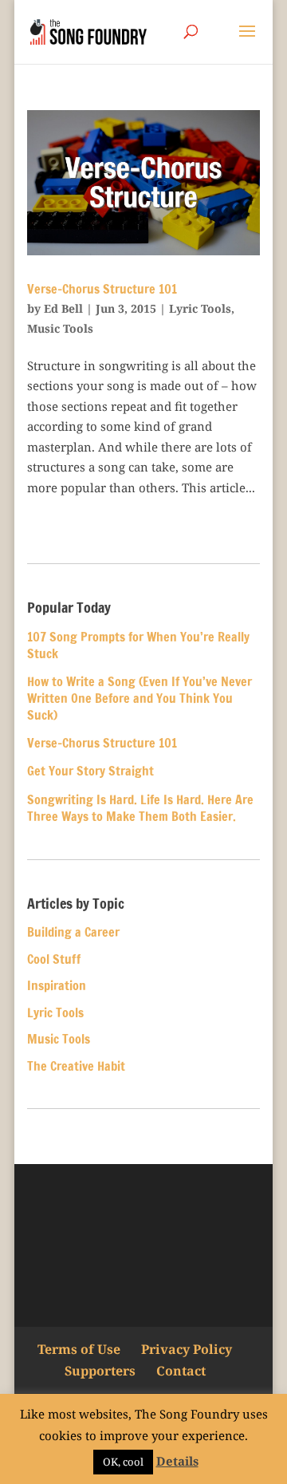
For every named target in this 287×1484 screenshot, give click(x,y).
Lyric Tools (200, 308)
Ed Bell (63, 308)
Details (177, 1461)
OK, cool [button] (123, 1461)
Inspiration (56, 985)
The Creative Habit (76, 1066)
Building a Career (73, 932)
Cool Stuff (54, 959)
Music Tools (60, 328)
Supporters (100, 1370)
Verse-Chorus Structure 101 (102, 289)
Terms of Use (78, 1349)
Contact (181, 1370)
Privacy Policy (186, 1349)
